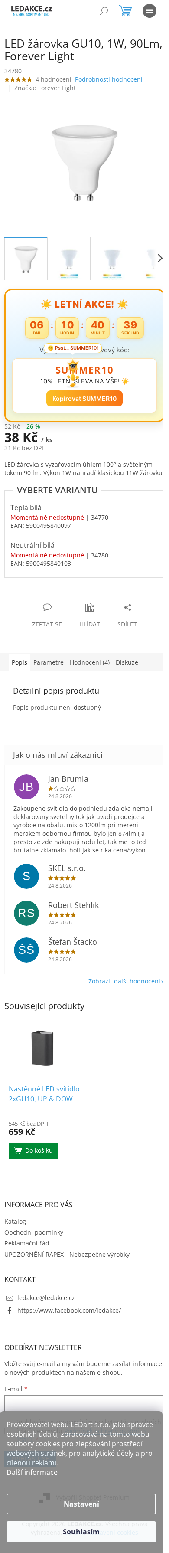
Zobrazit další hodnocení (124, 981)
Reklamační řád (26, 1243)
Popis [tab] (19, 662)
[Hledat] (104, 11)
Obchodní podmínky (33, 1232)
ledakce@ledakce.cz (46, 1298)
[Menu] (149, 11)
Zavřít (51, 598)
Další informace (32, 1472)
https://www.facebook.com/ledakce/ (69, 1310)
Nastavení (81, 1504)
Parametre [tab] (48, 662)
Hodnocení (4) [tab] (90, 662)
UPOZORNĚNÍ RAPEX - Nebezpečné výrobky (67, 1254)
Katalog (15, 1221)
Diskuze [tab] (127, 662)
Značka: (45, 88)
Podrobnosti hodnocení (109, 79)
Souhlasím (81, 1532)
